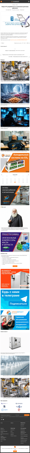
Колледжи (12, 432)
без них (17, 448)
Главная (13, 4)
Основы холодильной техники (4, 432)
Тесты (1, 441)
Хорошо (15, 451)
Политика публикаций (24, 436)
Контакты (22, 443)
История (27, 84)
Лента (17, 4)
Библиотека (22, 424)
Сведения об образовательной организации (23, 432)
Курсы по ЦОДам (3, 439)
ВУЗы (11, 431)
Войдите (6, 50)
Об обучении (3, 429)
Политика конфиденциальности (24, 438)
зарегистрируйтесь (12, 50)
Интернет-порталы (13, 435)
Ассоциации (12, 429)
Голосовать (15, 266)
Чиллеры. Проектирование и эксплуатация (3, 437)
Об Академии (23, 429)
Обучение (2, 428)
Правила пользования (24, 434)
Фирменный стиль (23, 441)
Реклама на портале (24, 440)
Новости (27, 108)
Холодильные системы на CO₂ (4, 434)
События (12, 422)
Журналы (12, 434)
